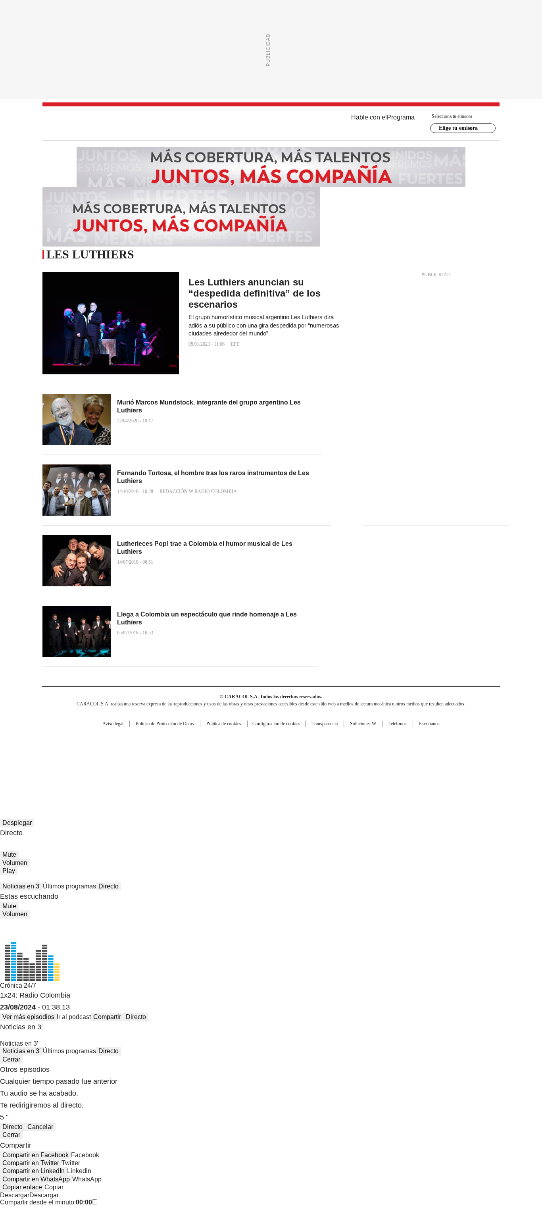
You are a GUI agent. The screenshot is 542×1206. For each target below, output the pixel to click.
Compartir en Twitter (30, 1163)
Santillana (249, 742)
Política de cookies (223, 723)
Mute (9, 854)
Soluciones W (363, 723)
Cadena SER (332, 742)
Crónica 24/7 (18, 985)
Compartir (107, 1016)
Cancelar (40, 1126)
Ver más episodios (28, 1016)
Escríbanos (429, 723)
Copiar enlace (22, 1187)
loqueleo (355, 766)
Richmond (174, 766)
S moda (320, 766)
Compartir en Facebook (35, 1155)
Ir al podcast (74, 1016)
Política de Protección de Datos (165, 723)
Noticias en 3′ (21, 886)
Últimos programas (69, 886)
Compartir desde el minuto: (46, 1202)
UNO (231, 755)
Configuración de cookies (276, 723)
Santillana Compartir (293, 742)
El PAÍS (177, 742)
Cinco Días (287, 755)
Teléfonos (397, 723)
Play (8, 870)
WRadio (271, 123)
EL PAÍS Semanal (344, 755)
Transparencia (324, 723)
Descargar (14, 1195)
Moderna (214, 766)
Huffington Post (189, 755)
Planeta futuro (378, 755)
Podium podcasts (251, 766)
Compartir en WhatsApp (36, 1179)
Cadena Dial (316, 755)
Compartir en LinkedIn (33, 1170)
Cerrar (11, 1059)
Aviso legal (112, 723)
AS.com (359, 742)
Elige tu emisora (458, 128)
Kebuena (411, 755)
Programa (401, 117)
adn (385, 742)
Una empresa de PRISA (109, 750)
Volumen (14, 862)
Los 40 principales (212, 742)
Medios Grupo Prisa (109, 769)
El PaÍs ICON (286, 766)
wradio (255, 755)
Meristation (394, 766)
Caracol (414, 742)
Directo (108, 886)
